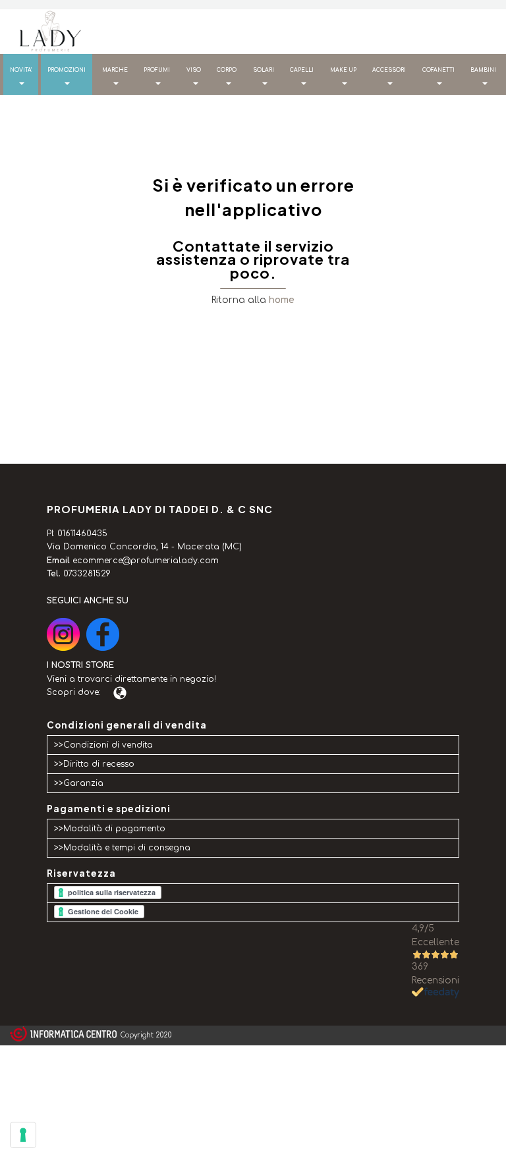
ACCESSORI (389, 70)
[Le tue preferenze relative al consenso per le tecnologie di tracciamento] (23, 1134)
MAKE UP (343, 70)
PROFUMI (157, 70)
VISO (193, 70)
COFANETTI (438, 70)
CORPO (227, 70)
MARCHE (115, 70)
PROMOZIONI (66, 70)
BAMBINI (483, 70)
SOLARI (263, 70)
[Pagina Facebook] (102, 634)
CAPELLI (302, 70)
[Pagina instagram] (63, 634)
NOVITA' (21, 70)
